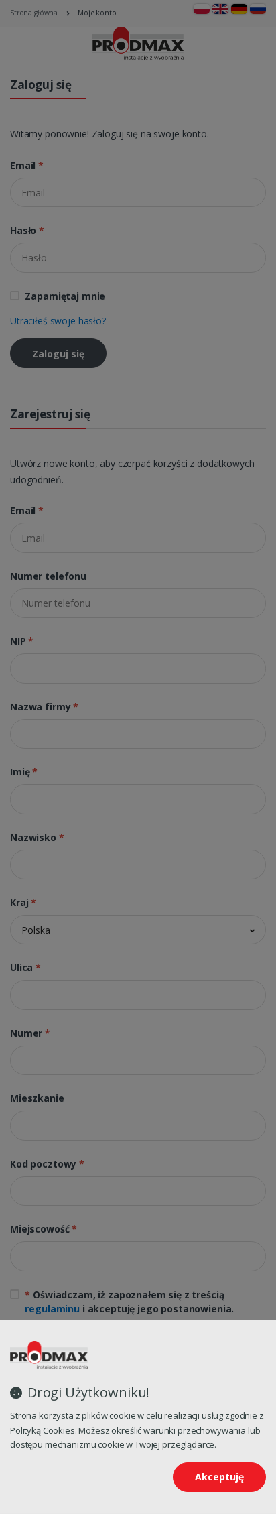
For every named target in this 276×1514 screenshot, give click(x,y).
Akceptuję (219, 1476)
